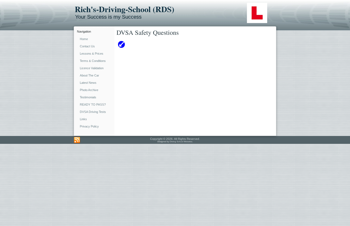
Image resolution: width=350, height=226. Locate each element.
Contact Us (87, 46)
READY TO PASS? (93, 104)
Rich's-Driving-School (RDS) (124, 9)
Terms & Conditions (93, 61)
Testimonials (88, 97)
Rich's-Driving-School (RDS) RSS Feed (77, 140)
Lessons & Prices (91, 53)
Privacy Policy (89, 126)
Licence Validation (92, 68)
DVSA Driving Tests (93, 112)
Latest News (88, 82)
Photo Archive (89, 90)
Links (83, 119)
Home (84, 39)
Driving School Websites (181, 141)
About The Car (89, 75)
